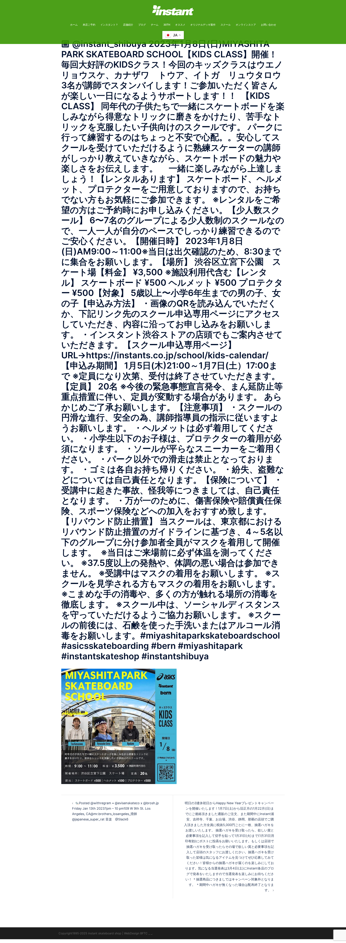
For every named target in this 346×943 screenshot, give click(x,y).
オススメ (180, 24)
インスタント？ (109, 24)
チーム (154, 24)
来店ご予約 (89, 24)
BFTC (144, 933)
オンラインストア (246, 24)
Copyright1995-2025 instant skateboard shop (90, 933)
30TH (166, 24)
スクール (226, 24)
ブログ (142, 24)
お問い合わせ (268, 24)
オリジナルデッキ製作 (203, 24)
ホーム (74, 24)
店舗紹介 (128, 24)
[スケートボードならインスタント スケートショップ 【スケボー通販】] (173, 11)
